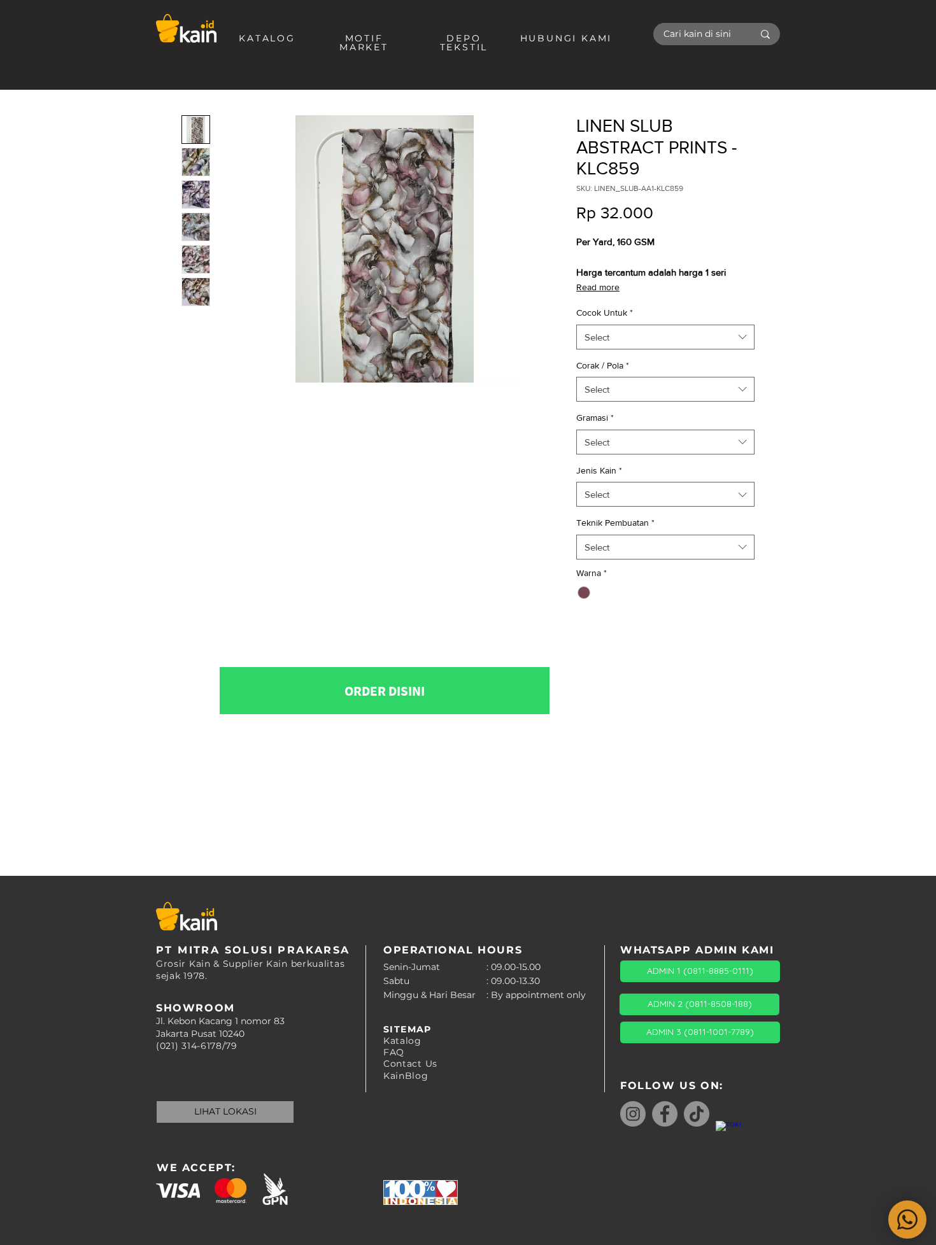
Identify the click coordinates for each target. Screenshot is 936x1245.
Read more (598, 287)
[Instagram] (633, 1114)
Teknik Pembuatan (615, 522)
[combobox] (665, 337)
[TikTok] (696, 1114)
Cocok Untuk (604, 312)
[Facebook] (664, 1114)
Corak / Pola (602, 365)
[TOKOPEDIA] (728, 1133)
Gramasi (595, 417)
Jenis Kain (599, 470)
